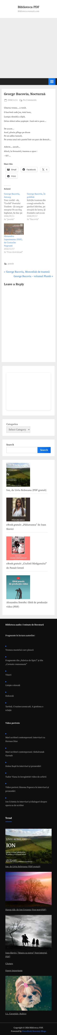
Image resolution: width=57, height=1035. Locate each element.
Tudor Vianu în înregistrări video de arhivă (25, 777)
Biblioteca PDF (28, 7)
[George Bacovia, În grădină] (38, 206)
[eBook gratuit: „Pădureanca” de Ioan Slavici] (18, 510)
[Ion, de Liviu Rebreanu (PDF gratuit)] (18, 475)
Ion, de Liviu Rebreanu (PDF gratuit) (26, 490)
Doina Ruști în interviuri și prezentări (23, 766)
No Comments (29, 100)
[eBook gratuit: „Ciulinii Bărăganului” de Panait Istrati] (18, 549)
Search (10, 444)
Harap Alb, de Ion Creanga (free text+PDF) (25, 909)
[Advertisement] (28, 48)
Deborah (9, 696)
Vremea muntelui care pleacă (19, 650)
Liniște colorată (12, 685)
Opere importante (13, 970)
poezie (11, 263)
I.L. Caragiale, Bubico (15, 1013)
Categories (12, 424)
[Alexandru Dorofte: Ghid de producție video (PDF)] (18, 588)
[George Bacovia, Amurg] (15, 206)
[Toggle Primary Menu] (51, 81)
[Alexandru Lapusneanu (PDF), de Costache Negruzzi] (14, 229)
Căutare (9, 963)
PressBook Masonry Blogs (34, 1031)
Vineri (8, 675)
